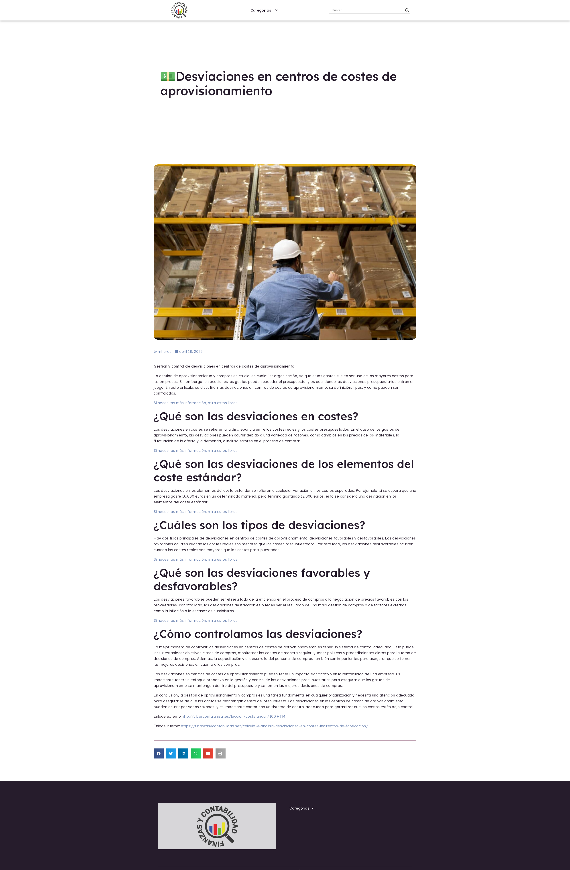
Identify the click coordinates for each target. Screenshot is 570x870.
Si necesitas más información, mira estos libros (196, 403)
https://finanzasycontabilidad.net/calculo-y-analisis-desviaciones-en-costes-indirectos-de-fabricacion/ (274, 726)
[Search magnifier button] (407, 10)
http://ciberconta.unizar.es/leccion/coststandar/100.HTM (233, 716)
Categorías (260, 10)
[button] (159, 753)
